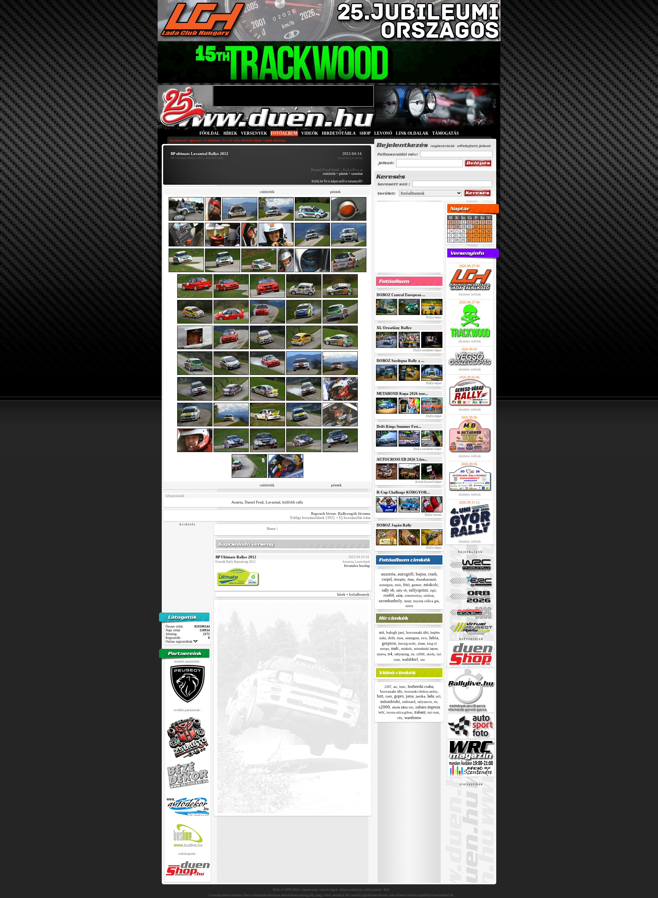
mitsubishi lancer (426, 649)
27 (469, 231)
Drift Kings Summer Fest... (399, 426)
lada (430, 696)
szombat (357, 173)
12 (482, 240)
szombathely (390, 600)
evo (424, 638)
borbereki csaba (420, 686)
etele (398, 585)
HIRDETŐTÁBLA (339, 133)
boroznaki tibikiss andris (421, 691)
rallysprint (418, 590)
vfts (399, 718)
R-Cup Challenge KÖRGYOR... (403, 492)
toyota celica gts (426, 601)
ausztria (388, 574)
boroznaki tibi (417, 632)
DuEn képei (433, 317)
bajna (421, 574)
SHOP (365, 133)
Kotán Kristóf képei (428, 482)
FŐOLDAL (209, 133)
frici (406, 584)
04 (476, 235)
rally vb (401, 590)
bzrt (380, 696)
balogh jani (395, 632)
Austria (237, 502)
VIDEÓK (309, 133)
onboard (408, 702)
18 (457, 226)
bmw (402, 687)
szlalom (429, 595)
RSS (386, 889)
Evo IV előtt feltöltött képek (242, 140)
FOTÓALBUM (284, 133)
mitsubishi (390, 701)
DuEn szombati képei (427, 350)
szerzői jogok (329, 889)
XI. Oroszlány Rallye (394, 328)
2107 (388, 687)
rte (412, 654)
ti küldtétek (212, 140)
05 (482, 235)
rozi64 (388, 595)
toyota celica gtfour (399, 712)
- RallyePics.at (337, 170)
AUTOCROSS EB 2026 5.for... (402, 459)
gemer (417, 585)
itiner (421, 643)
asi (381, 632)
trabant (419, 712)
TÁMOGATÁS (445, 133)
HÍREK (230, 133)
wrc (422, 660)
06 (489, 235)
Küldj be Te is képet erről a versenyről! (337, 181)
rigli (433, 590)
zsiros (409, 606)
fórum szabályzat (351, 889)
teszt (407, 601)
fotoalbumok (178, 140)
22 (482, 226)
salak (399, 595)
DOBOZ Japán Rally (394, 525)
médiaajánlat (373, 889)
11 (457, 222)
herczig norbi (407, 643)
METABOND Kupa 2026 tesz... (402, 393)
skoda (431, 654)
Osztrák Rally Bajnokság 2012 (235, 561)
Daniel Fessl (254, 502)
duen (410, 579)
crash (432, 574)
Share (271, 528)
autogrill (406, 574)
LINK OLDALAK (412, 133)
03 (469, 235)
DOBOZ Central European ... (401, 295)
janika (420, 696)
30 (489, 231)
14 (476, 222)
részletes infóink (470, 294)
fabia (433, 637)
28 (476, 231)
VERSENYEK (254, 133)
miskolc (431, 584)
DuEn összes (433, 515)
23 (489, 226)
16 (489, 222)
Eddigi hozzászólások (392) (312, 517)
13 (469, 222)
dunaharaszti (426, 579)
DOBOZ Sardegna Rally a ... (400, 361)
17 (451, 226)
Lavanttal (273, 502)
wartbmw (412, 717)
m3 (438, 696)
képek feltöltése (275, 140)
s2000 (420, 654)
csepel (387, 579)
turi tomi (433, 712)
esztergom (386, 585)
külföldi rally (292, 502)
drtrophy (399, 579)
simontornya (413, 595)
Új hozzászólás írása (354, 517)
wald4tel (410, 659)
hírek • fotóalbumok (353, 594)
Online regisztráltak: (179, 641)
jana (410, 696)
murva (381, 654)
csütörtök (329, 173)
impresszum (309, 889)
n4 (390, 653)
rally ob (388, 590)
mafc (395, 648)
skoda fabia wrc (402, 707)
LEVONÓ (383, 133)
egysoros (196, 140)
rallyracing (401, 654)
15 (482, 222)
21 (476, 226)
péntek (343, 173)
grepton (389, 643)
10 (451, 222)
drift (391, 638)
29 (482, 231)
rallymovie (424, 702)
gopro (399, 696)
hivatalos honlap (357, 565)
